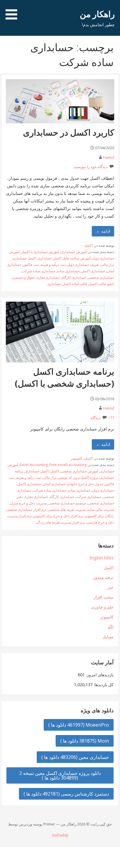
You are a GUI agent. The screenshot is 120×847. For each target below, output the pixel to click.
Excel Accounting (34, 464)
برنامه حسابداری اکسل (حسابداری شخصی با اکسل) (64, 377)
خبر (110, 587)
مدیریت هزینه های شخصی (67, 509)
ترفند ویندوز (103, 577)
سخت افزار (103, 597)
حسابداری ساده (68, 270)
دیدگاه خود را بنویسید (90, 166)
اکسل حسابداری (24, 258)
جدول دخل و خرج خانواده (85, 483)
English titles (101, 557)
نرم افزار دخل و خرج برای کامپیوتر (58, 515)
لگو (111, 626)
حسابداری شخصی (101, 277)
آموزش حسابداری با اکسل (40, 251)
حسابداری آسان (54, 483)
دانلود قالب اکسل (101, 283)
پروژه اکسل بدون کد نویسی (78, 477)
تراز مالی (107, 264)
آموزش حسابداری (74, 251)
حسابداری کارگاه (74, 277)
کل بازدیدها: (103, 684)
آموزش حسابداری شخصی (79, 471)
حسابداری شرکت (88, 496)
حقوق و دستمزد (23, 277)
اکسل (88, 245)
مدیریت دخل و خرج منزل (28, 503)
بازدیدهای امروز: (99, 674)
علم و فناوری (102, 607)
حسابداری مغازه (48, 277)
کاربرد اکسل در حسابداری (68, 132)
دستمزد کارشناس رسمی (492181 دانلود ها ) (66, 794)
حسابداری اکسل (93, 270)
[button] (9, 11)
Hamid (108, 157)
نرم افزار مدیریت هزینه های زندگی (60, 522)
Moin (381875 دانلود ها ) (84, 741)
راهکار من (97, 13)
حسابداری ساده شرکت (38, 270)
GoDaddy (60, 835)
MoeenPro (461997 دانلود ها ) (78, 725)
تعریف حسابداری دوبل (83, 264)
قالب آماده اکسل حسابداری (67, 283)
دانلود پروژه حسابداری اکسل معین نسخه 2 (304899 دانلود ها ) (60, 775)
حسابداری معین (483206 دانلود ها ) (75, 757)
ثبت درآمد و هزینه (53, 264)
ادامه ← (103, 231)
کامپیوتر (76, 458)
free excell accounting (68, 464)
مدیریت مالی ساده (100, 509)
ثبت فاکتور (31, 264)
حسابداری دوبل (103, 490)
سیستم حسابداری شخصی (67, 503)
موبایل (108, 636)
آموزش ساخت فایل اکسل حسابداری (64, 258)
